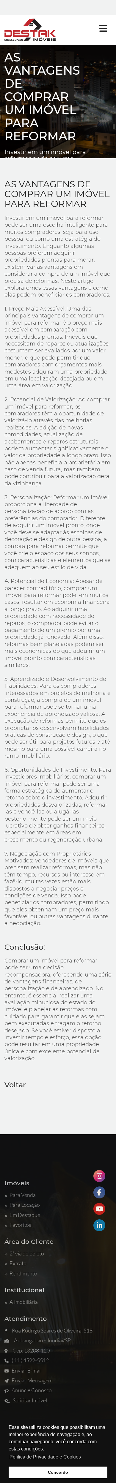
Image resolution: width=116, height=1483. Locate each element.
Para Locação (25, 1204)
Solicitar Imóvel (30, 1400)
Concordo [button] (58, 1472)
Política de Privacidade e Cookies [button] (45, 1456)
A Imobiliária (24, 1301)
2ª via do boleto (27, 1253)
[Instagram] (99, 1176)
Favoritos (20, 1224)
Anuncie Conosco (32, 1390)
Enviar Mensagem (32, 1380)
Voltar (15, 1084)
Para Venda (23, 1195)
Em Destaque (25, 1215)
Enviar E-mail (27, 1370)
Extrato (18, 1263)
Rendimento (23, 1273)
